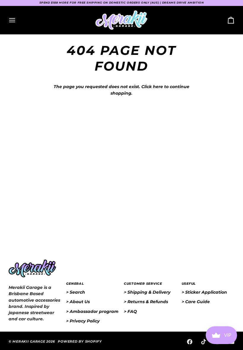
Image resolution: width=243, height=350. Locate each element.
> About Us (78, 301)
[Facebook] (189, 341)
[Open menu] (17, 20)
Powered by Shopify (80, 341)
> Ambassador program (92, 311)
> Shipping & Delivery (147, 292)
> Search (75, 292)
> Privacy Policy (83, 321)
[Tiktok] (203, 341)
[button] (35, 282)
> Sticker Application (204, 292)
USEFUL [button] (189, 284)
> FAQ (130, 311)
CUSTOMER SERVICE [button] (143, 284)
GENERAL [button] (75, 284)
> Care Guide (196, 301)
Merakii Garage (28, 341)
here (158, 86)
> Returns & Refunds (146, 301)
